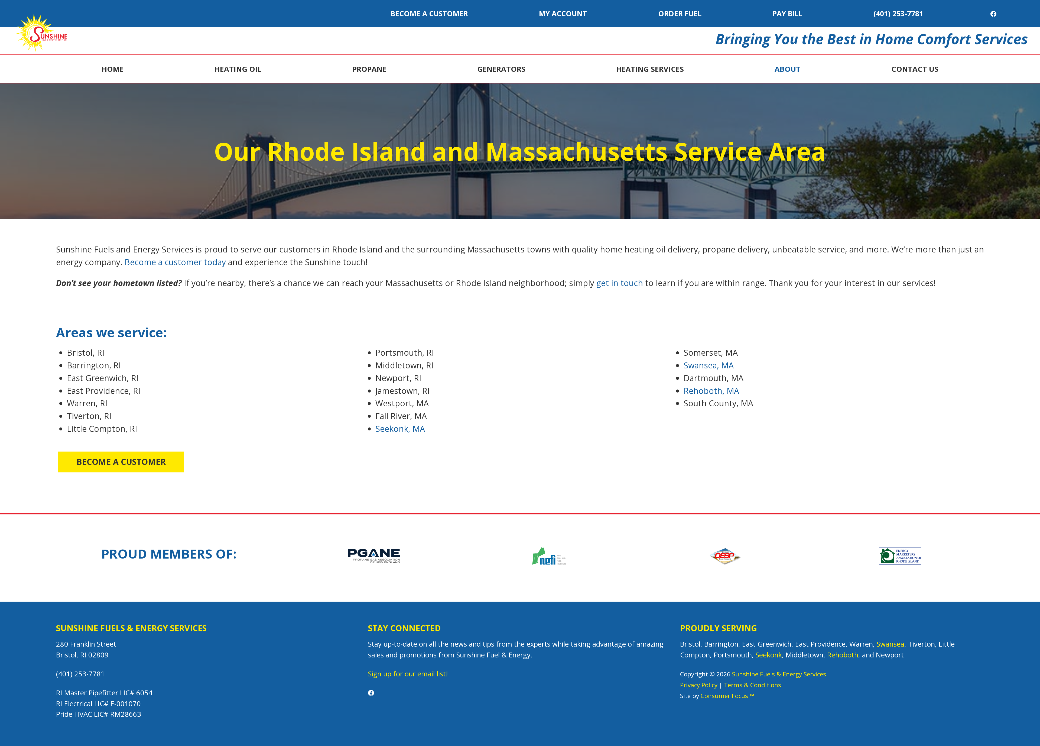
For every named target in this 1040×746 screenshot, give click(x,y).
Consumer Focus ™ (727, 696)
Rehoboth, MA (711, 390)
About (788, 69)
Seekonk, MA (400, 428)
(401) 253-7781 (898, 13)
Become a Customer (429, 13)
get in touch (619, 282)
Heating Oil (238, 69)
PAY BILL (787, 13)
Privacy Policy (698, 685)
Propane (369, 69)
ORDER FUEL (679, 13)
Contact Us (914, 69)
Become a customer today (175, 262)
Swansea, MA (709, 365)
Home (113, 69)
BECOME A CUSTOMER (121, 461)
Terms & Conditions (752, 685)
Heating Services (650, 69)
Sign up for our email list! (408, 674)
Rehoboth (842, 655)
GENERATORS (501, 69)
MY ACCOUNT (563, 13)
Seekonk (769, 655)
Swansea (890, 644)
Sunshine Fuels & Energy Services (779, 674)
